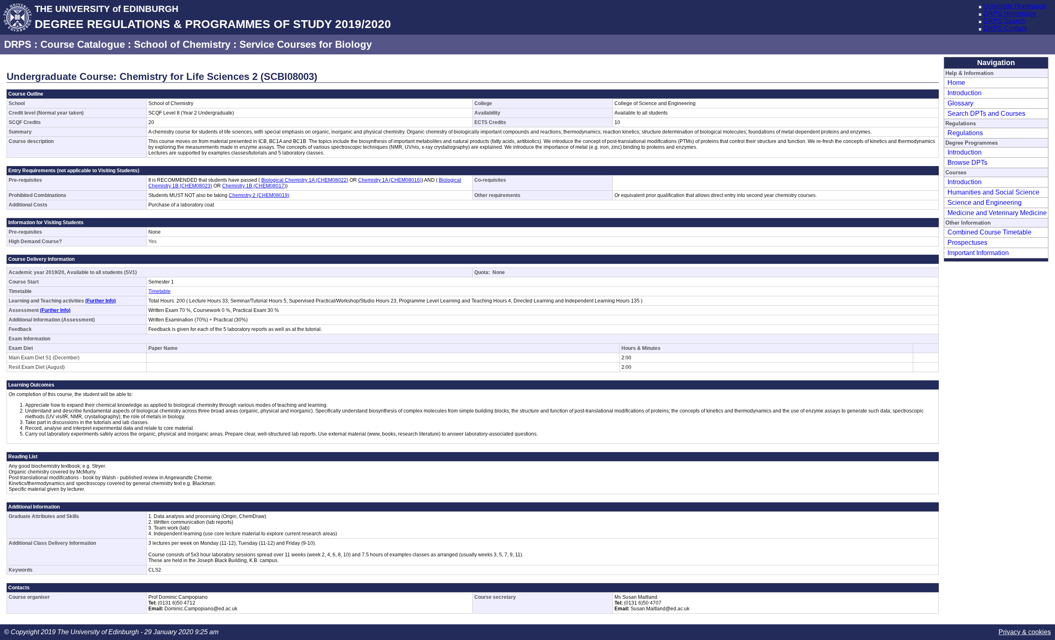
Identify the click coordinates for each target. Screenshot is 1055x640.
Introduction (964, 92)
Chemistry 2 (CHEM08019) (259, 195)
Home (956, 82)
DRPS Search (1004, 20)
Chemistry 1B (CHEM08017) (254, 186)
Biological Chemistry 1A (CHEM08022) (304, 180)
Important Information (978, 252)
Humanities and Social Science (993, 192)
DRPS (17, 44)
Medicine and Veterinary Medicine (997, 212)
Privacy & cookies (1025, 631)
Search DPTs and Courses (986, 113)
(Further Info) (100, 301)
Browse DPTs (967, 162)
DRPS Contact (1005, 28)
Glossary (960, 103)
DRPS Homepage (1009, 13)
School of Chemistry (182, 44)
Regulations (965, 132)
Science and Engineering (984, 202)
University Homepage (1015, 5)
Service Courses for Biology (305, 44)
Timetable (159, 291)
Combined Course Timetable (989, 232)
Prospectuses (967, 242)
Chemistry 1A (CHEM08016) (390, 180)
